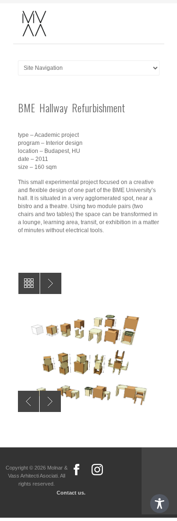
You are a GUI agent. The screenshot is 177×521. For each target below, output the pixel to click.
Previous (28, 401)
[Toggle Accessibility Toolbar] (159, 503)
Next (50, 401)
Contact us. (71, 493)
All (29, 283)
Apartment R (50, 283)
